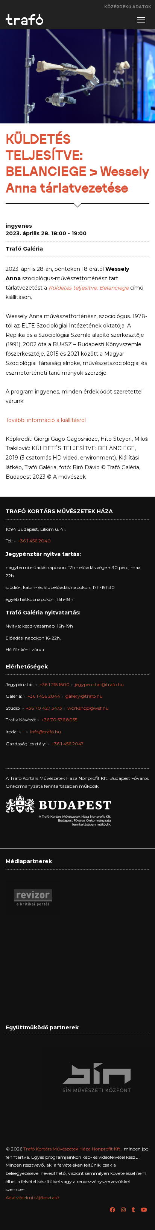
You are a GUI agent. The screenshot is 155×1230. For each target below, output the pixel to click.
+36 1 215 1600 (55, 684)
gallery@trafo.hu (84, 696)
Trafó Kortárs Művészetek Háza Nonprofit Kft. (72, 1149)
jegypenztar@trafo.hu (99, 684)
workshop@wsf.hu (88, 708)
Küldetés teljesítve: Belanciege (89, 287)
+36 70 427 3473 (44, 708)
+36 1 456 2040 (34, 541)
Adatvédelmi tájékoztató (32, 1197)
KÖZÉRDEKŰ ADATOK (127, 7)
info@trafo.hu (45, 731)
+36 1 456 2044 (43, 696)
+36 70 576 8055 (59, 719)
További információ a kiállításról (46, 420)
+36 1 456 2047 (68, 743)
